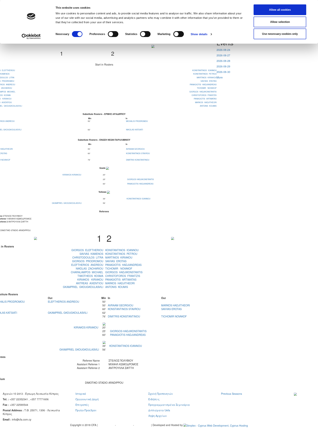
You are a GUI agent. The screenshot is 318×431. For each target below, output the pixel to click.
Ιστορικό (80, 393)
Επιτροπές (82, 405)
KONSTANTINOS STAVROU (138, 153)
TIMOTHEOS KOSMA (90, 276)
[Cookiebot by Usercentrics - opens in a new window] (31, 36)
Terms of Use (125, 425)
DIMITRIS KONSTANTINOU (137, 160)
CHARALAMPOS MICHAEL (87, 272)
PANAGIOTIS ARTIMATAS (205, 98)
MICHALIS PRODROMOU (137, 121)
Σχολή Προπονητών (160, 393)
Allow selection (280, 21)
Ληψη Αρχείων (157, 416)
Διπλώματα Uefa (159, 410)
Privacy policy (106, 425)
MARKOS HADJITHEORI (206, 102)
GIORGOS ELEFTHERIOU (87, 250)
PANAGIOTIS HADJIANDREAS (203, 84)
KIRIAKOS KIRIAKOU (72, 174)
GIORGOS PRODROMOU (87, 261)
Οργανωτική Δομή (87, 399)
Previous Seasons (231, 393)
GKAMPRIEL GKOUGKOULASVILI (67, 203)
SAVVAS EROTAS (209, 81)
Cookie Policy (143, 425)
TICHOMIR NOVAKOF (207, 88)
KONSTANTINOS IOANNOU (204, 70)
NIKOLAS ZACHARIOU (89, 268)
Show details (199, 34)
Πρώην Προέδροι (85, 410)
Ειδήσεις (154, 399)
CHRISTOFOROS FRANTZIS (204, 95)
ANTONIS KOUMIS (208, 106)
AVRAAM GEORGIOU (135, 149)
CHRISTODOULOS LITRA (87, 257)
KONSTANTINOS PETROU (205, 74)
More (220, 77)
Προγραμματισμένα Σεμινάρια (169, 405)
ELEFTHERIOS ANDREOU (87, 265)
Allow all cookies (280, 9)
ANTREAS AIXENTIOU (89, 283)
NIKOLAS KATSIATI (134, 129)
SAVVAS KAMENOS (91, 254)
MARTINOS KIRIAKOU (207, 77)
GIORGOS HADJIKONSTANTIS (203, 91)
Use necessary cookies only (280, 33)
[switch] (113, 34)
